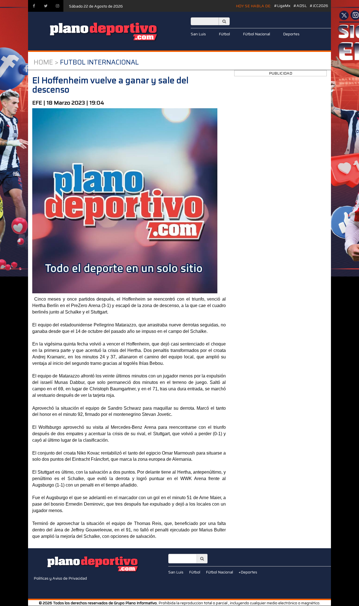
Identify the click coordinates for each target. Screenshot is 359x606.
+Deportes (248, 572)
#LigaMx (282, 5)
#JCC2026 (319, 5)
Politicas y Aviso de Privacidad (60, 578)
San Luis (198, 34)
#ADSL (300, 5)
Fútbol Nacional (256, 34)
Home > (46, 62)
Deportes (291, 34)
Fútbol (224, 34)
